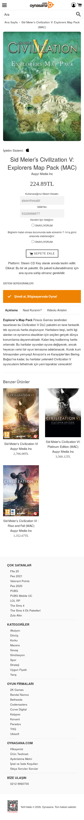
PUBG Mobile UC (21, 596)
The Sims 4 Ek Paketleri (25, 610)
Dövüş (14, 635)
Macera (15, 645)
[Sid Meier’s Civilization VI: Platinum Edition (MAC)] (63, 412)
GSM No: (42, 206)
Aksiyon (15, 630)
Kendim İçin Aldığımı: (42, 219)
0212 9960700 (19, 784)
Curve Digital (18, 709)
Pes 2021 (16, 576)
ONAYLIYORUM (43, 225)
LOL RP (15, 601)
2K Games (17, 690)
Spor (13, 660)
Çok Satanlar (19, 565)
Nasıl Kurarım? (32, 310)
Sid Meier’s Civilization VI (21, 443)
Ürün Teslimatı (19, 754)
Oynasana (47, 807)
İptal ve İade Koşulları (24, 764)
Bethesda (16, 699)
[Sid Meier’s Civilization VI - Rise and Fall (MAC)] (21, 490)
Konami (15, 719)
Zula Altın (16, 615)
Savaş (14, 650)
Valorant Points (20, 581)
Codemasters (18, 704)
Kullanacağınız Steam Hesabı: (42, 193)
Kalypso (15, 714)
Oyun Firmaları (20, 683)
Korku (14, 640)
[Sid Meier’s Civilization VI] (21, 413)
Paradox (15, 724)
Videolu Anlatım (57, 310)
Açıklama (11, 310)
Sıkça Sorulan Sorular (24, 769)
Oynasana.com (20, 743)
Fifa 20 (14, 571)
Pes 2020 (16, 586)
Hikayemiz (16, 749)
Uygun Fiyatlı (18, 670)
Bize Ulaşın (16, 777)
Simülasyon (17, 655)
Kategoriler (18, 624)
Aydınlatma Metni (21, 759)
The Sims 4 (17, 605)
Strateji (14, 665)
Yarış (13, 675)
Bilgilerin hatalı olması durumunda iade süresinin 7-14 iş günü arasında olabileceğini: (42, 234)
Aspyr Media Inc (42, 173)
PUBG (14, 591)
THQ (13, 729)
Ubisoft (14, 734)
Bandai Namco (19, 695)
